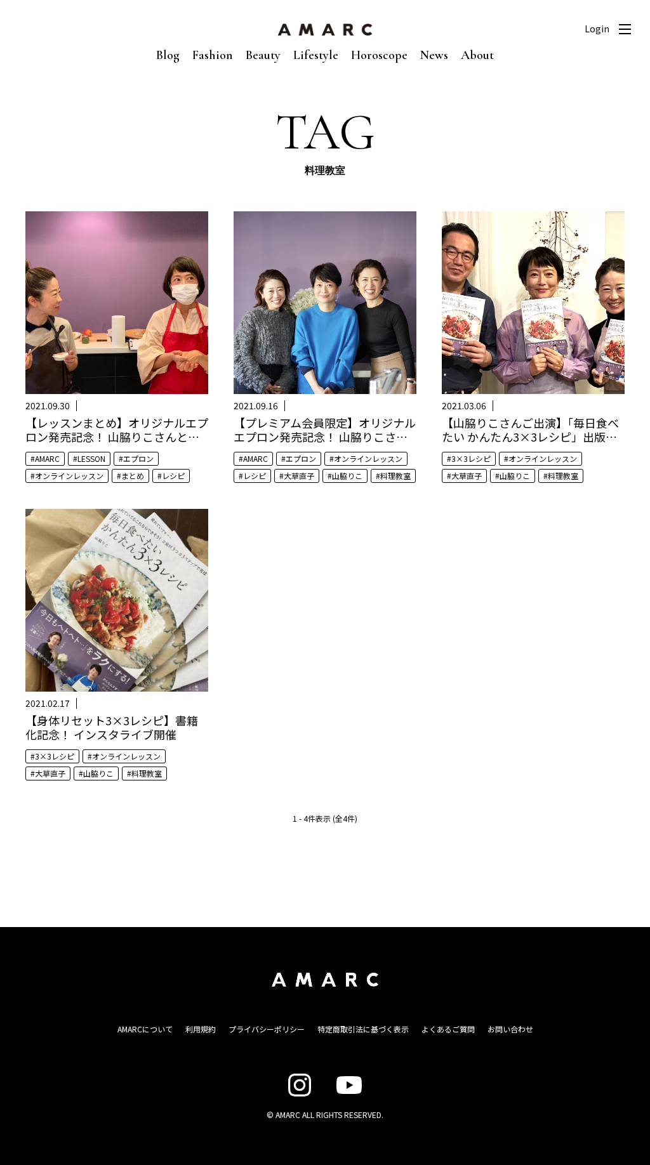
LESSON (91, 458)
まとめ (132, 475)
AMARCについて (145, 1028)
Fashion (212, 55)
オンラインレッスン (69, 475)
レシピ (173, 475)
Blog (168, 55)
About (477, 55)
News (434, 55)
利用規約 (200, 1028)
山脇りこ (347, 475)
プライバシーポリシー (267, 1028)
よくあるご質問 (448, 1028)
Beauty (263, 55)
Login (597, 28)
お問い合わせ (510, 1028)
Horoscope (379, 55)
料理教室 (395, 475)
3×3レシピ (471, 458)
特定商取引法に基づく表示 (363, 1028)
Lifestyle (315, 55)
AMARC (47, 458)
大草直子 (299, 475)
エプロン (138, 458)
